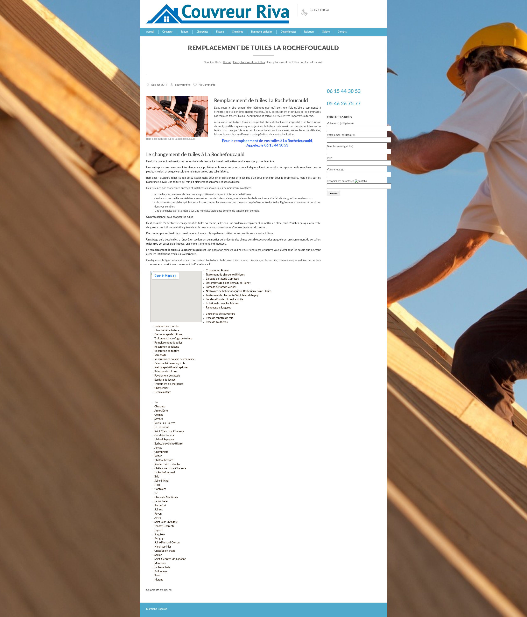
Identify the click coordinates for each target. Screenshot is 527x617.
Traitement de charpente (168, 384)
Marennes (160, 563)
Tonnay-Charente (164, 526)
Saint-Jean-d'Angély (165, 522)
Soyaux (158, 419)
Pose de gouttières (217, 322)
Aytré (157, 518)
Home (227, 62)
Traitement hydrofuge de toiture (173, 338)
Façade (220, 31)
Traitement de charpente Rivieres (225, 274)
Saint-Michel (161, 481)
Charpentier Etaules (217, 270)
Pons (157, 575)
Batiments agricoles (261, 31)
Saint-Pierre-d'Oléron (167, 542)
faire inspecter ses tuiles (185, 161)
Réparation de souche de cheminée (174, 359)
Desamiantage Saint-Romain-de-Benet (228, 283)
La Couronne (161, 427)
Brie (156, 476)
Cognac (158, 415)
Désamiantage (162, 392)
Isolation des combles (166, 326)
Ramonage (160, 355)
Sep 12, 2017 (159, 85)
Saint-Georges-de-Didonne (170, 559)
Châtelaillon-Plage (164, 551)
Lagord (158, 530)
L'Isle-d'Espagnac (164, 439)
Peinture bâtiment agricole (169, 363)
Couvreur (167, 31)
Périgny (158, 538)
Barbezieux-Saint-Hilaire (168, 443)
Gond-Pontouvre (164, 435)
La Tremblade (162, 567)
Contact (342, 31)
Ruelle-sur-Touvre (164, 423)
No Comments (207, 85)
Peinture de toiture (165, 371)
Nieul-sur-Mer (162, 546)
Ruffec (158, 456)
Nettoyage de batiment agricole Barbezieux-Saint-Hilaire (238, 291)
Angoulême (161, 410)
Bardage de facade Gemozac (222, 279)
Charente (159, 406)
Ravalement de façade (167, 375)
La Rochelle (161, 501)
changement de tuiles (192, 223)
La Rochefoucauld (164, 472)
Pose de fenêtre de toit (219, 318)
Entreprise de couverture (220, 314)
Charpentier (161, 388)
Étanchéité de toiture (166, 330)
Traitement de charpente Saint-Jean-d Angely (232, 295)
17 (156, 493)
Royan (158, 514)
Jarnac (158, 448)
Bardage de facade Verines (221, 287)
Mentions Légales (156, 609)
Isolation (309, 31)
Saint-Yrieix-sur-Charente (169, 431)
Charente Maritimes (166, 497)
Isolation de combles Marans (222, 303)
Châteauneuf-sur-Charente (170, 468)
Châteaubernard (163, 460)
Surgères (159, 534)
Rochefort (160, 505)
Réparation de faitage (166, 347)
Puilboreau (160, 571)
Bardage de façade (165, 380)
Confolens (160, 489)
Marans (158, 579)
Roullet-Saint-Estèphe (167, 464)
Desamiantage (288, 31)
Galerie (326, 31)
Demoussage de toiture (168, 334)
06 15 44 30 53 (319, 10)
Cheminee (237, 31)
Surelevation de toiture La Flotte (224, 299)
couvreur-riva (182, 85)
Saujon (158, 555)
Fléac (157, 485)
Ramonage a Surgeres (218, 307)
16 (156, 402)
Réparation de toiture (166, 351)
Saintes (158, 509)
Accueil (150, 31)
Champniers (161, 452)
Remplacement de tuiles (249, 62)
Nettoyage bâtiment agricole (171, 367)
